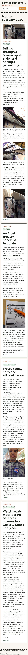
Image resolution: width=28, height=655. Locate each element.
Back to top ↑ (16, 654)
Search (22, 8)
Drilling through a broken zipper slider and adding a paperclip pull (13, 57)
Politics (13, 364)
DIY (4, 44)
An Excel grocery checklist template (9, 238)
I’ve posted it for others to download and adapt (14, 332)
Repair (8, 44)
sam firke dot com (12, 2)
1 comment (5, 497)
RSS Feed (2, 654)
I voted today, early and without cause (13, 372)
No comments (6, 219)
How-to (8, 507)
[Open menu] (25, 4)
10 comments (6, 640)
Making (8, 229)
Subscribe (9, 654)
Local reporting (7, 364)
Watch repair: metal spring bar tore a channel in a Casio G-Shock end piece (13, 520)
